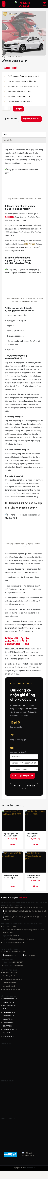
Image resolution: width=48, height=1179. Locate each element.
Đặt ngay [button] (12, 844)
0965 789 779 (29, 244)
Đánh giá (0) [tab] (7, 140)
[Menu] (3, 4)
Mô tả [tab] (5, 135)
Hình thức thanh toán (10, 972)
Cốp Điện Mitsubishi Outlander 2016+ (33, 876)
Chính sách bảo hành (10, 983)
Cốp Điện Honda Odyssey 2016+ (32, 835)
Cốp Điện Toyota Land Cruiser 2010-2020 (11, 835)
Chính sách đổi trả (9, 986)
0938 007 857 (18, 962)
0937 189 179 (18, 965)
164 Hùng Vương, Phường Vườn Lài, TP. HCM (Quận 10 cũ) (23, 907)
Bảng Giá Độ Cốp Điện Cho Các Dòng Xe (11, 876)
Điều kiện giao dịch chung (11, 989)
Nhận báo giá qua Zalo (31, 119)
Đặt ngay (18, 109)
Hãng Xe (4, 57)
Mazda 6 (19, 57)
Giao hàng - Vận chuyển (10, 976)
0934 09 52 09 (30, 955)
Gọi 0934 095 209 (10, 119)
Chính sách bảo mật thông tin (12, 979)
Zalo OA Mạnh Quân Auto (16, 952)
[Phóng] (4, 52)
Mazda (11, 57)
